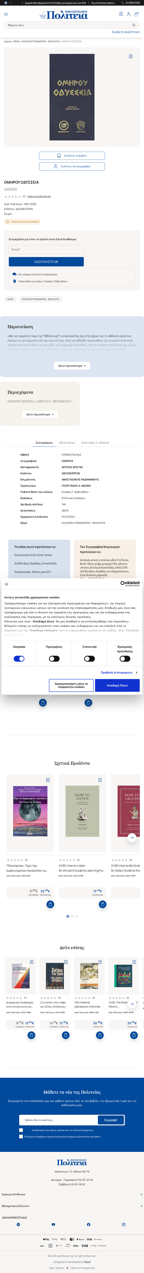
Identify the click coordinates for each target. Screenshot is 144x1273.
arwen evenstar (100, 560)
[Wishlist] (121, 14)
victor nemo (44, 555)
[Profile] (128, 14)
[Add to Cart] (43, 703)
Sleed (87, 1262)
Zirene (124, 560)
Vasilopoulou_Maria (27, 572)
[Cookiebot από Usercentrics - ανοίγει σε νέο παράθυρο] (123, 584)
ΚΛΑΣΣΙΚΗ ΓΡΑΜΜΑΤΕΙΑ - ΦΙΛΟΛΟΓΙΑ (40, 41)
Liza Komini (88, 575)
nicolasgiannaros (117, 571)
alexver (122, 564)
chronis (84, 567)
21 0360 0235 (133, 2)
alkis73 (115, 560)
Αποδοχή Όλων (117, 685)
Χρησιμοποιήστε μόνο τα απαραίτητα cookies (71, 685)
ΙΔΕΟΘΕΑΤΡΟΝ (24, 209)
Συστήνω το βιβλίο (75, 155)
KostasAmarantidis (102, 567)
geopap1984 (109, 564)
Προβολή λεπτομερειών (117, 672)
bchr (33, 555)
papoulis (102, 575)
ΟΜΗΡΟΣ (10, 189)
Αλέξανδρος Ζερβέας (27, 563)
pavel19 (45, 572)
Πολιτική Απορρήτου (82, 1268)
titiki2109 (121, 567)
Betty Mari (87, 564)
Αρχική (7, 41)
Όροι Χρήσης (56, 1268)
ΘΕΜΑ (16, 41)
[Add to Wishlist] (130, 56)
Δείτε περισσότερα (72, 365)
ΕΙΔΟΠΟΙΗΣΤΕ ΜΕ (46, 262)
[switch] (54, 659)
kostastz (85, 560)
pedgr (97, 564)
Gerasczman (21, 555)
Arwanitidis (48, 563)
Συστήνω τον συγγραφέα (76, 166)
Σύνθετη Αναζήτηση (126, 32)
